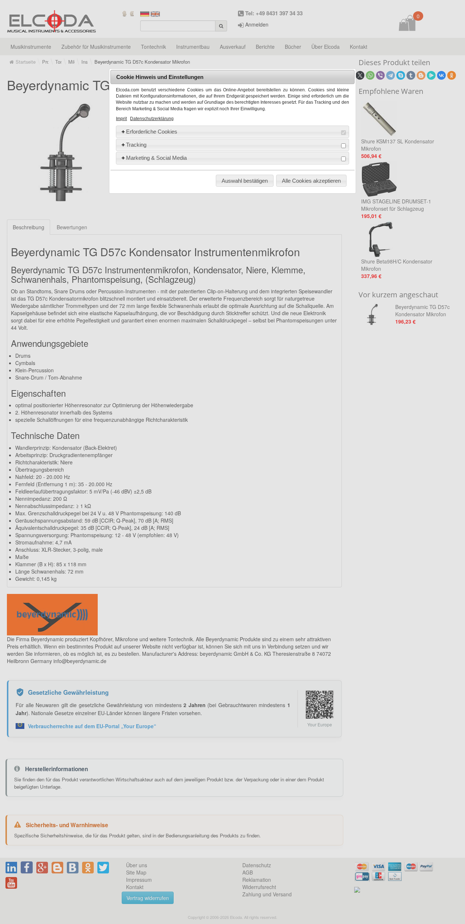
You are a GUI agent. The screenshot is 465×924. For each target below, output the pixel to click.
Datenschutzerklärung (152, 118)
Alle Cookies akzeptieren (311, 181)
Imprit (121, 118)
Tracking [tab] (136, 145)
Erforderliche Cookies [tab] (151, 131)
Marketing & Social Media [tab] (156, 158)
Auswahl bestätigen (245, 181)
